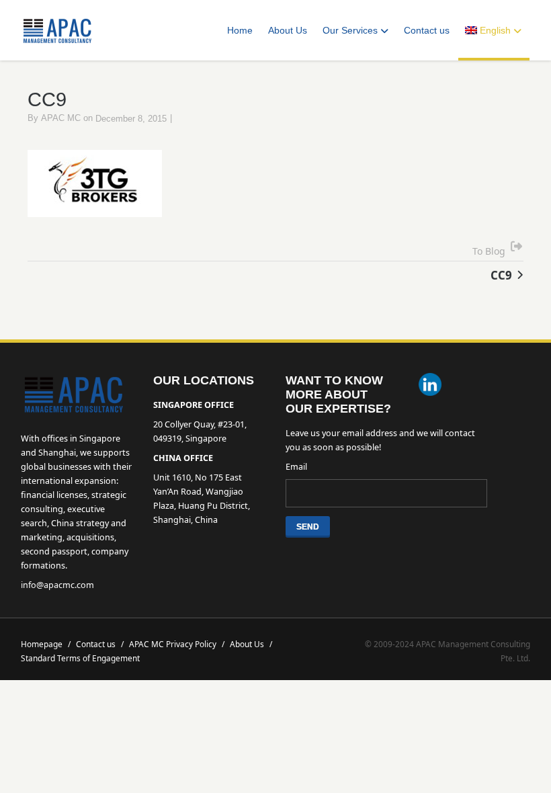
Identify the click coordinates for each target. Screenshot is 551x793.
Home (240, 30)
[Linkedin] (430, 386)
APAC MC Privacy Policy (176, 643)
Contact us (427, 30)
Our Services (350, 30)
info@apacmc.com (57, 585)
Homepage (46, 643)
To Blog (488, 251)
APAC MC (61, 118)
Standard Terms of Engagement (80, 658)
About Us (287, 30)
